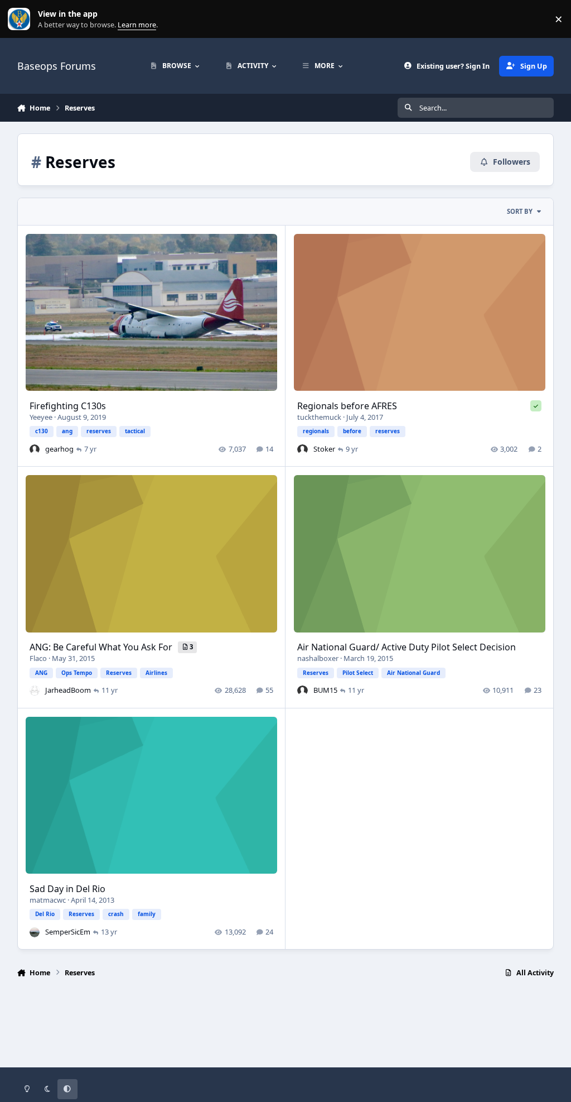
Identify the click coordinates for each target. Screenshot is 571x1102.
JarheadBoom (68, 690)
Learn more (21, 19)
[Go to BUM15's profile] (302, 691)
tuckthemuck (319, 417)
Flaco (38, 658)
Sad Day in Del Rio (67, 889)
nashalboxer (317, 658)
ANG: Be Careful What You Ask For (102, 647)
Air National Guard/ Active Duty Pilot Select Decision (406, 647)
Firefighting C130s (68, 406)
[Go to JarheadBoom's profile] (35, 691)
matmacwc (48, 900)
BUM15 (325, 690)
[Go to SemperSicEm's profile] (35, 932)
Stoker (324, 449)
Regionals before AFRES (347, 406)
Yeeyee (41, 417)
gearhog (59, 449)
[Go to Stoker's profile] (302, 449)
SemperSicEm (67, 932)
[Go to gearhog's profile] (35, 449)
